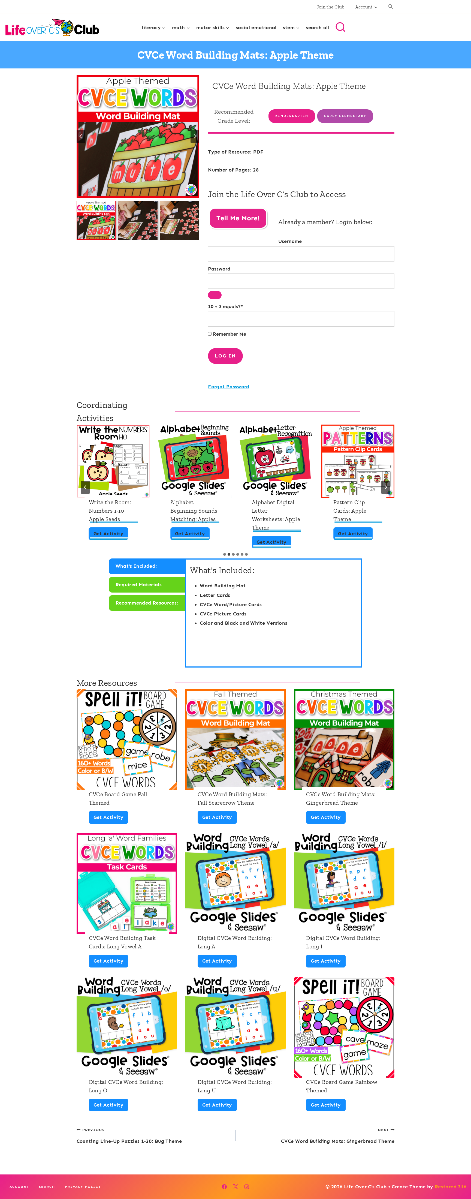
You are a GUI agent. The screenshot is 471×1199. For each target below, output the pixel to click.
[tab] (224, 554)
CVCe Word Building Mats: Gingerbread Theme (341, 798)
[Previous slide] (85, 487)
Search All (317, 28)
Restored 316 (450, 1187)
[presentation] (113, 461)
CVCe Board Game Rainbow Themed (341, 1086)
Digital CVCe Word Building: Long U (235, 1086)
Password (219, 269)
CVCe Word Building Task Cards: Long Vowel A (122, 942)
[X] (235, 1187)
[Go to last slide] (81, 136)
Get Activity (110, 535)
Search (47, 1187)
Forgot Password (228, 387)
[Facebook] (224, 1187)
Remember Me (229, 334)
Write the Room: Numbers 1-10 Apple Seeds (110, 510)
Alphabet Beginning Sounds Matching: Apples (194, 510)
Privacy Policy (83, 1187)
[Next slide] (195, 136)
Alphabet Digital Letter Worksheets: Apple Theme (276, 515)
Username (290, 241)
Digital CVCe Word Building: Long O (126, 1086)
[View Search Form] (340, 27)
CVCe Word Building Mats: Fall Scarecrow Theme (232, 798)
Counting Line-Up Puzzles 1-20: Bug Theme (129, 1135)
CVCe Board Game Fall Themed (118, 798)
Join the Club (331, 7)
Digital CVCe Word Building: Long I (343, 942)
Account (19, 1187)
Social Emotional (256, 28)
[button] (391, 7)
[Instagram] (247, 1187)
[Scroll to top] (458, 1178)
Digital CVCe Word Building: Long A (235, 942)
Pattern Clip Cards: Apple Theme (349, 510)
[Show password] (215, 295)
